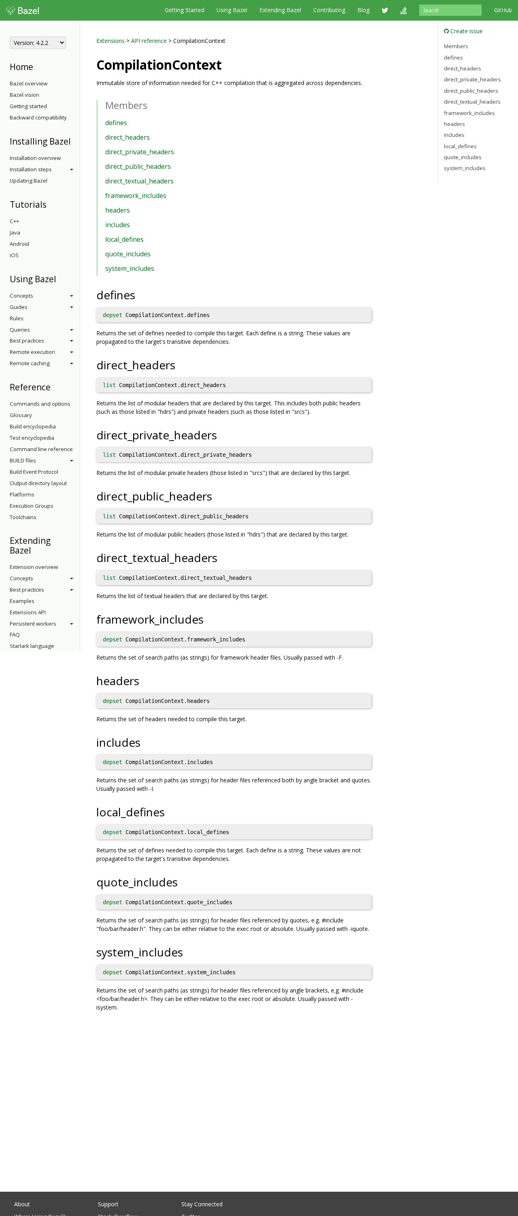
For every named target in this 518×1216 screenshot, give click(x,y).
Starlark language (32, 646)
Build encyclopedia (33, 426)
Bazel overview (28, 83)
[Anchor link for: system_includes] (189, 951)
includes (117, 224)
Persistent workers (33, 623)
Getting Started (184, 10)
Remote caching (30, 363)
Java (15, 232)
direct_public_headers (138, 166)
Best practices (27, 340)
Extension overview (34, 567)
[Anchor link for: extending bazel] (35, 549)
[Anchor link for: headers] (145, 680)
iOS (14, 255)
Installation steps (31, 169)
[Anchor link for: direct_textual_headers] (223, 557)
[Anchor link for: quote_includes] (183, 881)
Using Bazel (232, 10)
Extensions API (28, 612)
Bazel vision (24, 94)
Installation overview (35, 158)
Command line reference (41, 449)
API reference (149, 41)
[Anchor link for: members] (152, 105)
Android (19, 243)
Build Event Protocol (34, 471)
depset (112, 315)
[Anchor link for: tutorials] (51, 204)
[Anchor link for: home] (37, 66)
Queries (20, 329)
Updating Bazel (28, 180)
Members (456, 46)
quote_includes (128, 253)
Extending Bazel (280, 10)
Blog (363, 10)
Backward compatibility (38, 117)
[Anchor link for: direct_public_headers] (218, 495)
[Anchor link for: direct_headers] (181, 364)
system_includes (129, 268)
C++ (14, 221)
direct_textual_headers (139, 181)
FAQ (15, 634)
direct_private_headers (139, 151)
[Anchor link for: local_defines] (170, 811)
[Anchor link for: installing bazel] (75, 140)
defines (116, 122)
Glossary (21, 415)
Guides (19, 307)
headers (117, 210)
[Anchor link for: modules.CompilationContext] (228, 63)
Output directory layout (38, 483)
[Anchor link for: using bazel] (60, 278)
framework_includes (135, 195)
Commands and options (40, 403)
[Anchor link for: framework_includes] (209, 618)
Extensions (110, 41)
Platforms (22, 494)
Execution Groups (31, 505)
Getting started (28, 106)
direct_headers (127, 137)
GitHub (503, 10)
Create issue (466, 31)
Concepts (21, 295)
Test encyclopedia (32, 437)
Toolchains (23, 517)
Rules (16, 318)
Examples (22, 601)
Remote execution (32, 352)
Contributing (329, 10)
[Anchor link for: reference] (55, 386)
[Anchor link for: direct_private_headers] (223, 434)
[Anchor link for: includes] (146, 741)
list (109, 385)
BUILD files (23, 460)
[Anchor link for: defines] (141, 294)
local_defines (124, 239)
